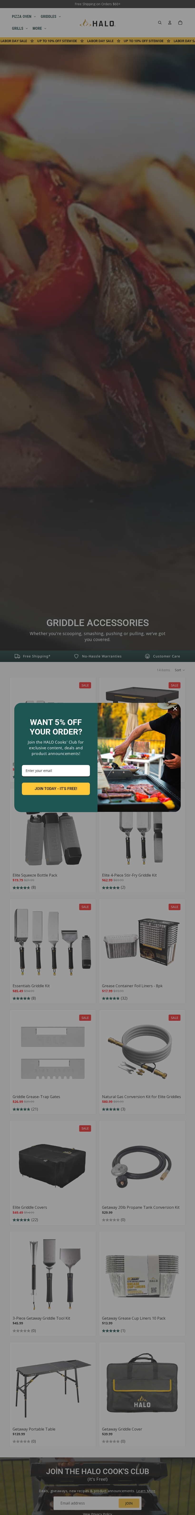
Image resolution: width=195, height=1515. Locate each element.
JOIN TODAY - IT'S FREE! (56, 788)
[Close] (175, 708)
